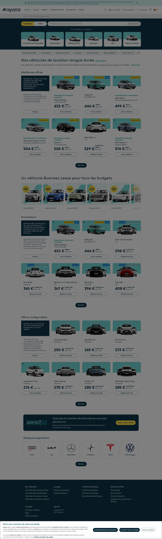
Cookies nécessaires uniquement (105, 530)
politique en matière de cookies (43, 537)
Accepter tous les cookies (129, 530)
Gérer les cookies (148, 530)
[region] (81, 530)
